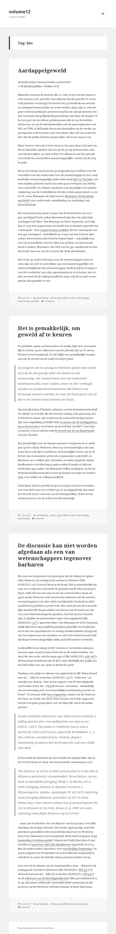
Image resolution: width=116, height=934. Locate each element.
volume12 (20, 11)
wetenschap (24, 301)
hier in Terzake (82, 179)
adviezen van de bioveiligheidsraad (46, 878)
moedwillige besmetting (77, 848)
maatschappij (82, 297)
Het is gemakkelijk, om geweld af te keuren (49, 331)
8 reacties (25, 907)
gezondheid (63, 297)
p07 (93, 656)
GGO (72, 297)
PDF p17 (84, 870)
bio (54, 297)
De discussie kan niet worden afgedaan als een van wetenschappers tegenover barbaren (57, 555)
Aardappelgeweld (42, 70)
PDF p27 (88, 874)
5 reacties (39, 518)
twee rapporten (56, 694)
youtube (35, 301)
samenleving (42, 297)
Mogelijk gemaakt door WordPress (36, 928)
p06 (87, 656)
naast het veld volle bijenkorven (51, 844)
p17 (35, 622)
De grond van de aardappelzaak (74, 430)
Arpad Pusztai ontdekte (54, 230)
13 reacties (49, 301)
